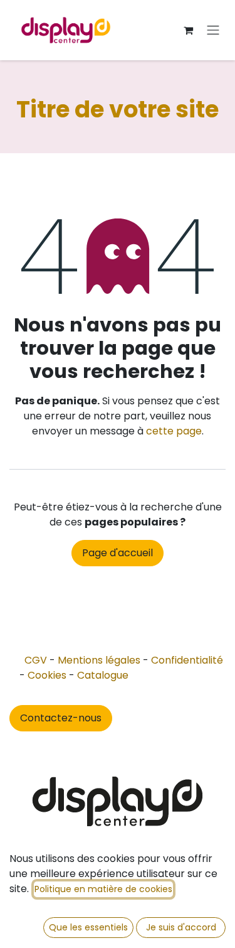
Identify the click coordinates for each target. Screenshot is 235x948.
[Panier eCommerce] (188, 30)
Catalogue (102, 675)
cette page (174, 431)
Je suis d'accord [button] (181, 927)
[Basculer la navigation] (213, 30)
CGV (35, 660)
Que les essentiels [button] (88, 927)
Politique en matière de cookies (103, 889)
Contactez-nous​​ (61, 718)
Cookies (47, 675)
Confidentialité (187, 660)
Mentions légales (99, 660)
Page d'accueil (117, 553)
